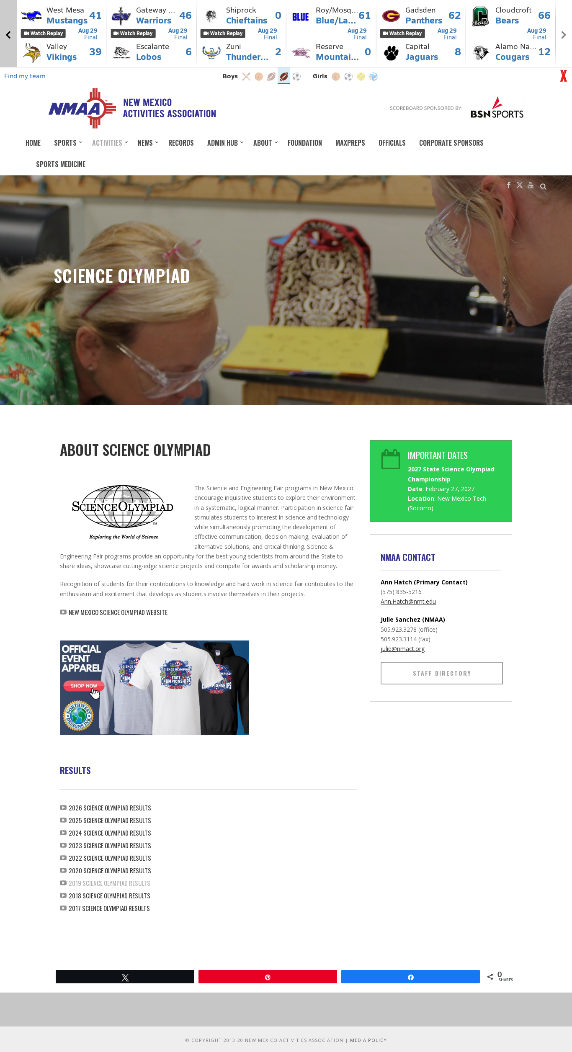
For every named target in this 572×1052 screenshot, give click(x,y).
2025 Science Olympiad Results (110, 820)
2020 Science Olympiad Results (110, 870)
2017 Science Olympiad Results (109, 908)
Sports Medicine (60, 164)
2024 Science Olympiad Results (110, 832)
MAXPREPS (350, 143)
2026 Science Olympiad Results (110, 807)
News (145, 143)
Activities (107, 143)
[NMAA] (131, 108)
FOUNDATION (305, 143)
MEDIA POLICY (368, 1040)
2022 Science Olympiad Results (110, 857)
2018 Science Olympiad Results (109, 895)
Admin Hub (222, 143)
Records (181, 143)
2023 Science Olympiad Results (110, 845)
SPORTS (65, 143)
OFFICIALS (392, 143)
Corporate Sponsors (451, 143)
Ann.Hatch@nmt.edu (408, 601)
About (262, 143)
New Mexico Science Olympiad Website (118, 612)
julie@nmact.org (403, 649)
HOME (33, 143)
